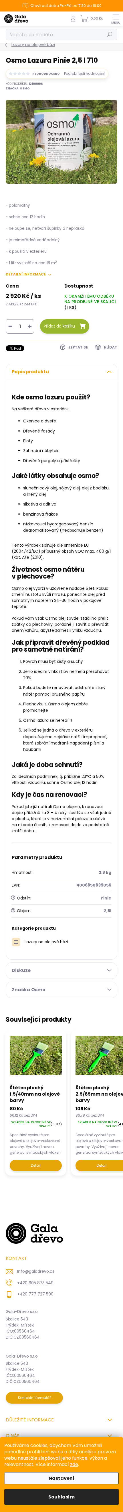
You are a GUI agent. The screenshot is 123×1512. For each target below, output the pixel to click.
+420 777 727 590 (35, 1294)
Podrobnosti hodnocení (84, 74)
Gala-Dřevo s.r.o (22, 1311)
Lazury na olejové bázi (46, 942)
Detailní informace (26, 274)
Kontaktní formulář (34, 1397)
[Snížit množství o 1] (10, 326)
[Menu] (116, 19)
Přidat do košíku (59, 326)
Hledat (110, 34)
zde (74, 1464)
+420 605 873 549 (35, 1283)
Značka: (18, 88)
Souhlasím (61, 1497)
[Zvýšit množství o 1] (29, 326)
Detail (36, 1165)
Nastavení (61, 1478)
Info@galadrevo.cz (35, 1271)
